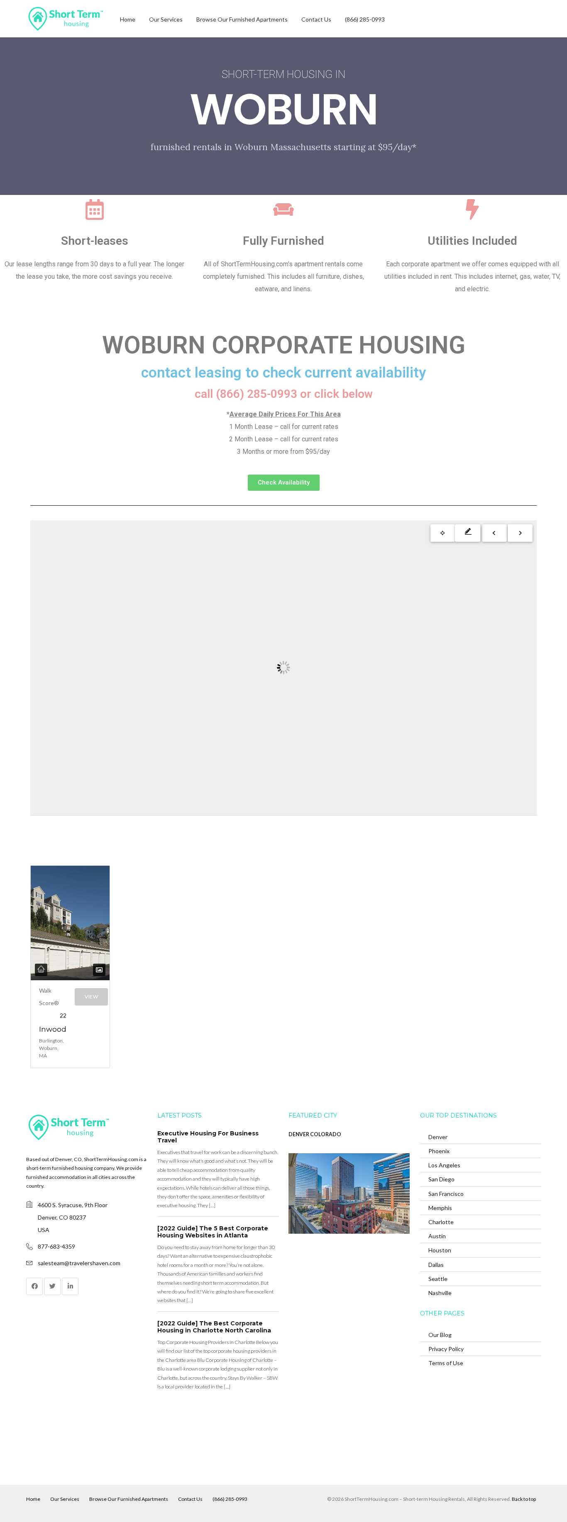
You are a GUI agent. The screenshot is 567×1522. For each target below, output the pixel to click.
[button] (284, 483)
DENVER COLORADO (314, 1134)
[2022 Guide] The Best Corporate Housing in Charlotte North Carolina (214, 1327)
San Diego (441, 1179)
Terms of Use (445, 1362)
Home (127, 19)
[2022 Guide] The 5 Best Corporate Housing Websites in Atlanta (212, 1232)
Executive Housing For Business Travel (208, 1137)
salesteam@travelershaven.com (79, 1262)
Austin (437, 1236)
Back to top (524, 1499)
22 (63, 1015)
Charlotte (441, 1221)
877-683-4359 (56, 1246)
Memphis (440, 1207)
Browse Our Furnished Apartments (242, 19)
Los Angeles (444, 1165)
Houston (439, 1250)
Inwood (52, 1029)
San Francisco (446, 1193)
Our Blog (440, 1334)
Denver (437, 1136)
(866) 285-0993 (365, 19)
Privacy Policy (446, 1348)
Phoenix (439, 1150)
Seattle (437, 1278)
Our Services (166, 19)
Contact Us (316, 19)
